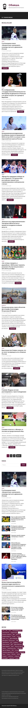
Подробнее (5, 68)
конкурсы (4, 656)
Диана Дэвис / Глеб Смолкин (8, 640)
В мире (13, 636)
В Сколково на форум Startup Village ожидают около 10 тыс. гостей (17, 609)
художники (11, 658)
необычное (10, 656)
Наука (12, 646)
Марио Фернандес (18, 644)
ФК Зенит (14, 654)
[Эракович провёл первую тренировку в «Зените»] (6, 540)
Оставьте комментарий (6, 50)
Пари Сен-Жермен (6, 650)
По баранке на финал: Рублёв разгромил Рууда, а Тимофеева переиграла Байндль (18, 528)
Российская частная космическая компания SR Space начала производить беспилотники (18, 617)
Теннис (3, 654)
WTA (10, 630)
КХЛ (11, 642)
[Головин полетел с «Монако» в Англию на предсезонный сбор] (14, 419)
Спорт (3, 41)
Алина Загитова (5, 632)
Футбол (18, 654)
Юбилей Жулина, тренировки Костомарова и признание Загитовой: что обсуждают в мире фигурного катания (18, 545)
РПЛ (13, 650)
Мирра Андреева (6, 646)
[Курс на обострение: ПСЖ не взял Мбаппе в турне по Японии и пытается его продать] (6, 521)
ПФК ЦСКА (19, 648)
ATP (3, 630)
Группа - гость (5, 638)
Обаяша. (14, 5)
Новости (4, 305)
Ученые (8, 654)
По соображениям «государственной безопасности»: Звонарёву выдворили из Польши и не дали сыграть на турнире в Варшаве (14, 93)
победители (17, 656)
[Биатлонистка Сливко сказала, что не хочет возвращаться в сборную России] (14, 340)
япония (17, 658)
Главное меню (8, 17)
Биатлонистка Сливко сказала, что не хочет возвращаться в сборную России (14, 352)
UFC (6, 630)
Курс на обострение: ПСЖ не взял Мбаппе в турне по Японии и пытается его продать (18, 519)
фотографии (5, 658)
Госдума (18, 636)
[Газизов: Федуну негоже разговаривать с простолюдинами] (14, 380)
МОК (12, 644)
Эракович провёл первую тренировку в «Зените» (18, 536)
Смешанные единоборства (8, 652)
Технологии (4, 580)
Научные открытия (19, 646)
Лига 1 (21, 642)
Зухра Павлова (5, 642)
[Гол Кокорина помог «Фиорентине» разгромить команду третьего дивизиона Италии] (14, 33)
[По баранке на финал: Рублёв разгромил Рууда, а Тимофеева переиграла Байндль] (6, 530)
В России (18, 634)
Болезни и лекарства (6, 634)
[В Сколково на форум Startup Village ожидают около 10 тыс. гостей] (6, 612)
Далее (18, 455)
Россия (16, 650)
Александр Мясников (17, 630)
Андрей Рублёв (14, 632)
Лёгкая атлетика (5, 644)
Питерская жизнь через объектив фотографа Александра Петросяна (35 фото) (13, 309)
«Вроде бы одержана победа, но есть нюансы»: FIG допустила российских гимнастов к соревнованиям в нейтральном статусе (13, 180)
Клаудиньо (15, 642)
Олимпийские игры (11, 648)
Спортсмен (22, 652)
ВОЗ (14, 634)
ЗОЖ (17, 640)
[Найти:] (14, 464)
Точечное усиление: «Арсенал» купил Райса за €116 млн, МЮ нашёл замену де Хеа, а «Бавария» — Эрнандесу (18, 556)
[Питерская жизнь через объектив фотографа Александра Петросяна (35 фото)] (14, 296)
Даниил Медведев (14, 638)
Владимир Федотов (6, 636)
